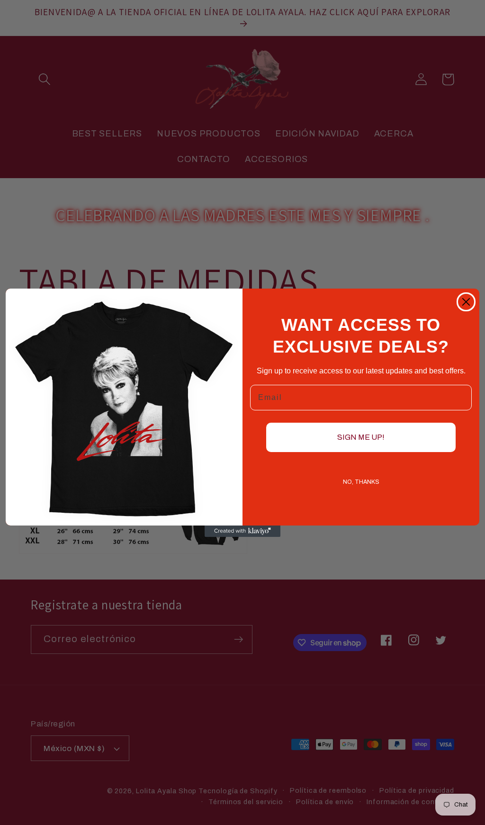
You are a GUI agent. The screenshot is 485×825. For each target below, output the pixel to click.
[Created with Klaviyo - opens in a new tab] (242, 531)
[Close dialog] (466, 301)
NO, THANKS (361, 482)
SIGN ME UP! (361, 437)
